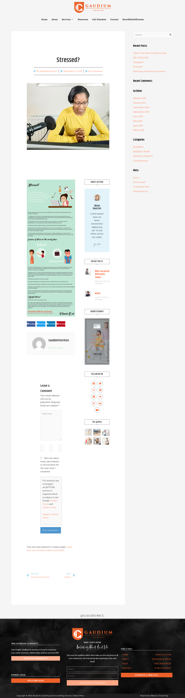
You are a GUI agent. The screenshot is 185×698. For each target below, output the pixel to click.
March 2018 (138, 130)
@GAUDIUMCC (92, 615)
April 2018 (138, 125)
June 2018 (138, 116)
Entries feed (139, 182)
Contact (114, 19)
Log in (136, 177)
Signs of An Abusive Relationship (149, 53)
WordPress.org (140, 191)
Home (44, 19)
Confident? (138, 62)
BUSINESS (138, 147)
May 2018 (137, 121)
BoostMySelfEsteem (133, 19)
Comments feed (141, 186)
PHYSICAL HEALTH (143, 156)
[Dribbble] (93, 403)
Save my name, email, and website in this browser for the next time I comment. (49, 465)
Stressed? (138, 66)
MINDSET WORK (141, 151)
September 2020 (141, 107)
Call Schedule (99, 19)
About (54, 19)
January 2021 (139, 102)
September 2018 (141, 111)
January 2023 (139, 98)
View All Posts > (56, 347)
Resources (83, 19)
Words (97, 293)
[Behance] (100, 403)
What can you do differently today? (102, 274)
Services (66, 19)
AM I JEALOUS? (141, 57)
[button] (31, 324)
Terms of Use (49, 507)
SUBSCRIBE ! (97, 355)
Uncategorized (140, 160)
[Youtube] (97, 410)
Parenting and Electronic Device (149, 71)
